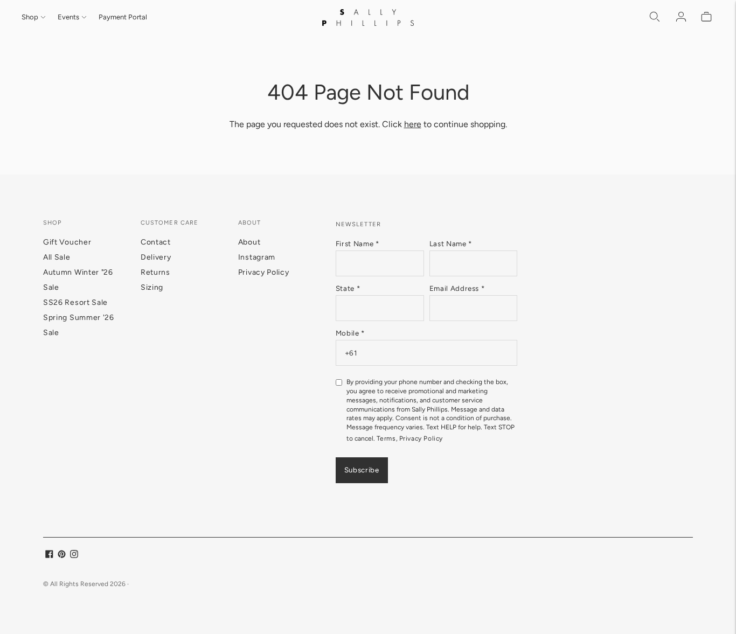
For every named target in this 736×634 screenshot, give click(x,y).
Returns (155, 272)
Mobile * (350, 333)
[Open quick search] (655, 17)
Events (68, 17)
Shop (30, 17)
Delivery (156, 257)
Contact (156, 242)
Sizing (152, 287)
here (412, 124)
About (249, 242)
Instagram (256, 257)
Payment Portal (123, 17)
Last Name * (450, 243)
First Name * (357, 243)
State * (348, 288)
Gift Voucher (67, 242)
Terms (386, 438)
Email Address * (457, 288)
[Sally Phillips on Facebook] (49, 555)
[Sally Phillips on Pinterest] (62, 555)
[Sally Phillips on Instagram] (74, 555)
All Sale (57, 257)
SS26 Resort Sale (75, 302)
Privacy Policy (263, 272)
